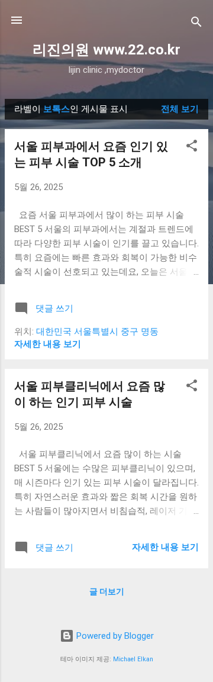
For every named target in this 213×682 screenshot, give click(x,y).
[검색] (196, 24)
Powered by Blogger (114, 635)
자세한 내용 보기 (47, 344)
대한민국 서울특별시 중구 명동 (97, 331)
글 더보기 (106, 591)
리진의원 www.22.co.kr (106, 49)
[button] (192, 148)
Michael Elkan (133, 659)
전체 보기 (180, 109)
